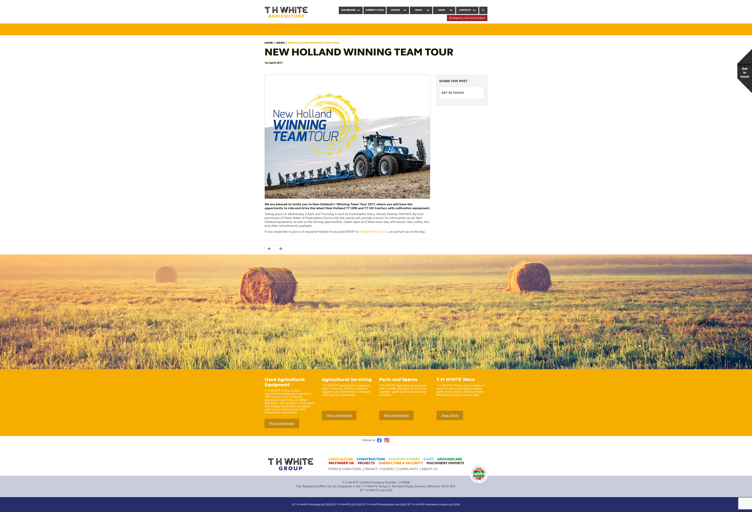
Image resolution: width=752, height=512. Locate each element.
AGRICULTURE (341, 459)
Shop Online (449, 415)
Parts (418, 10)
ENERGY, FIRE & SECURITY (401, 463)
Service (395, 10)
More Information (281, 423)
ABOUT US (429, 469)
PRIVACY (371, 469)
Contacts (465, 10)
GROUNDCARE (449, 459)
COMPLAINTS (408, 469)
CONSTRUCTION (371, 459)
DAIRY (428, 459)
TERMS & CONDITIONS (344, 469)
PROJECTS (366, 463)
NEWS (280, 42)
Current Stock (374, 10)
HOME (269, 42)
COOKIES (388, 469)
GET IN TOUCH (452, 93)
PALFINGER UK (341, 463)
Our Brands (348, 10)
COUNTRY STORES (404, 459)
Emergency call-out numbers (467, 18)
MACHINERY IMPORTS (445, 463)
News (441, 10)
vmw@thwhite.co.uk (373, 231)
